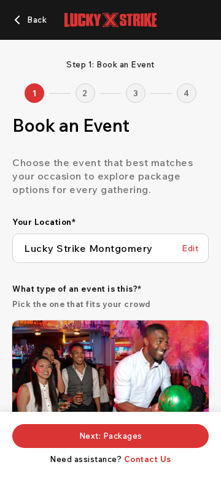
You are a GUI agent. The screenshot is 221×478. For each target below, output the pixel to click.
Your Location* (44, 222)
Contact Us (147, 459)
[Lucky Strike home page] (110, 20)
